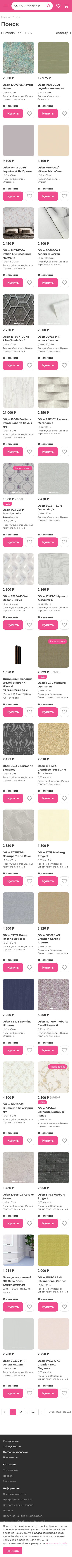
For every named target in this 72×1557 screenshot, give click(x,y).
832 (33, 1411)
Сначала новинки (15, 33)
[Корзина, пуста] (66, 6)
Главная (5, 17)
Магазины (9, 1481)
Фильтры (63, 33)
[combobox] (27, 6)
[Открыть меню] (6, 6)
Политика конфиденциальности (23, 1515)
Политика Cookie (56, 1543)
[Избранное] (58, 6)
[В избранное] (29, 113)
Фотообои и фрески (15, 1451)
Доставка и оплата (14, 1494)
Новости (8, 1475)
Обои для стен (12, 1446)
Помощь (8, 1510)
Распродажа (11, 1441)
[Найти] (48, 6)
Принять (13, 1551)
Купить (13, 113)
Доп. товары (10, 1457)
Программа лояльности (17, 1499)
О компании (10, 1470)
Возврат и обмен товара (18, 1504)
